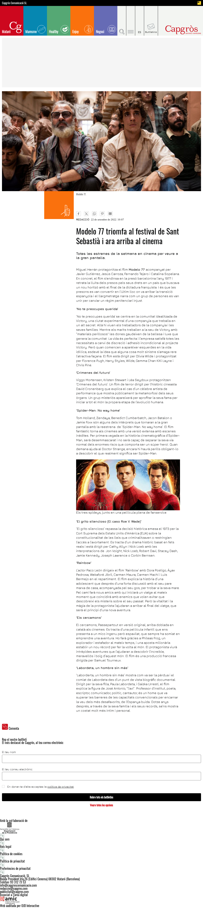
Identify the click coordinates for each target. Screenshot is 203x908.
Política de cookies (11, 853)
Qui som (5, 839)
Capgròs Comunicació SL (14, 3)
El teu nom (9, 752)
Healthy (53, 31)
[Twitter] (86, 213)
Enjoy (75, 31)
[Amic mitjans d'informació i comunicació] (101, 900)
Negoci (100, 31)
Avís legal (5, 846)
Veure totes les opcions (101, 805)
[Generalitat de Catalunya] (101, 827)
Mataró (6, 31)
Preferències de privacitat (15, 868)
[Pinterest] (102, 213)
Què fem (59, 205)
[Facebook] (78, 213)
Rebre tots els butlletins (101, 797)
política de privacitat (60, 786)
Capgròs (178, 29)
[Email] (110, 213)
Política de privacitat (12, 861)
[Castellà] (139, 21)
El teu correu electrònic (17, 769)
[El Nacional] (199, 3)
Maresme (31, 31)
